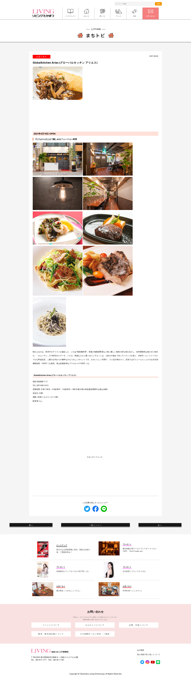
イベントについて (51, 625)
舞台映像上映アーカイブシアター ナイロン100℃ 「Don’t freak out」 (140, 549)
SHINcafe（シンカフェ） (133, 590)
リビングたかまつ (44, 13)
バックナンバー (70, 16)
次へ (160, 525)
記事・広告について (138, 625)
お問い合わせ (150, 16)
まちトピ (86, 16)
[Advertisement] (95, 115)
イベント (118, 16)
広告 (134, 16)
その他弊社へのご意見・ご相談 (95, 634)
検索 (158, 4)
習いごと (102, 16)
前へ (31, 525)
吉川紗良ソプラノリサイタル (134, 571)
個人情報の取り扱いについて (148, 654)
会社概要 (140, 650)
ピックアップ (61, 545)
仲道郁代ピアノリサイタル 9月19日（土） (73, 571)
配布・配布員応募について (51, 634)
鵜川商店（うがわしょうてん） (68, 590)
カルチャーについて (94, 625)
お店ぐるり (41, 56)
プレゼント (127, 544)
